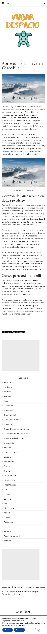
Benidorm (8, 406)
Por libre (8, 527)
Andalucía (8, 387)
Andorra (7, 392)
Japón (7, 494)
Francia (7, 466)
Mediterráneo (10, 508)
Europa (7, 457)
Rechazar (19, 630)
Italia (6, 489)
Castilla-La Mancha (12, 420)
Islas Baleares (10, 475)
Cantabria (8, 410)
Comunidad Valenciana (14, 438)
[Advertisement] (20, 355)
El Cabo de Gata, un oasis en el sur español (21, 591)
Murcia (7, 513)
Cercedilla (29, 112)
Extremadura (10, 462)
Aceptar (7, 630)
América (7, 382)
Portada (7, 531)
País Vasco (9, 522)
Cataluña (8, 424)
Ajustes (31, 630)
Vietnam (7, 541)
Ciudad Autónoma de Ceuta (16, 429)
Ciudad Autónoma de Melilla (17, 434)
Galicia (7, 471)
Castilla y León (10, 415)
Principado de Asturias (14, 536)
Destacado (9, 443)
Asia (6, 401)
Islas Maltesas (10, 485)
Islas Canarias (10, 480)
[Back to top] (41, 629)
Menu (7, 3)
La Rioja (7, 499)
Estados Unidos (11, 452)
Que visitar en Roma (11, 594)
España (7, 447)
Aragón (7, 396)
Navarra (7, 517)
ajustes (22, 625)
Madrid (7, 503)
